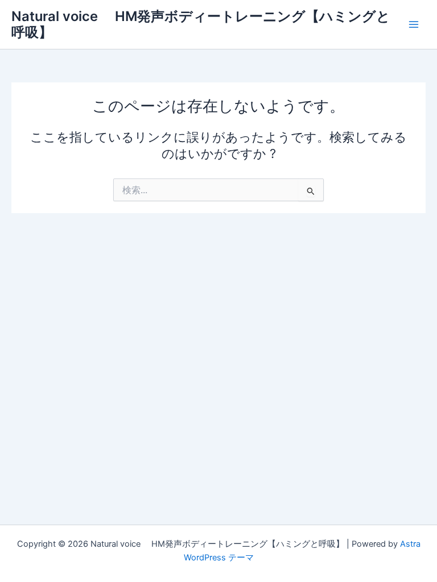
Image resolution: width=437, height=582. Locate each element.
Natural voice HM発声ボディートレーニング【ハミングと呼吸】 (200, 24)
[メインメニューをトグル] (414, 24)
